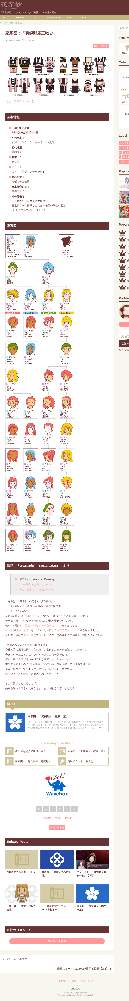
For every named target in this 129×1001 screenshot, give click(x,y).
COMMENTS (54, 17)
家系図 (104, 46)
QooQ (90, 995)
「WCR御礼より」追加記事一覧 (36, 589)
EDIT (68, 818)
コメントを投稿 (57, 941)
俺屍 (96, 46)
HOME (47, 818)
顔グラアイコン (66, 630)
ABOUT (6, 17)
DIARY (84, 17)
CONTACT (37, 17)
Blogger (72, 995)
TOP (58, 818)
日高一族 (21, 630)
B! (60, 808)
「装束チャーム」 (21, 101)
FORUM (71, 17)
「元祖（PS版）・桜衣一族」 (39, 625)
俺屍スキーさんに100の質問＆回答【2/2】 (83, 968)
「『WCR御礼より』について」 (36, 584)
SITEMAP (21, 17)
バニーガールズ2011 (17, 959)
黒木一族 (28, 635)
